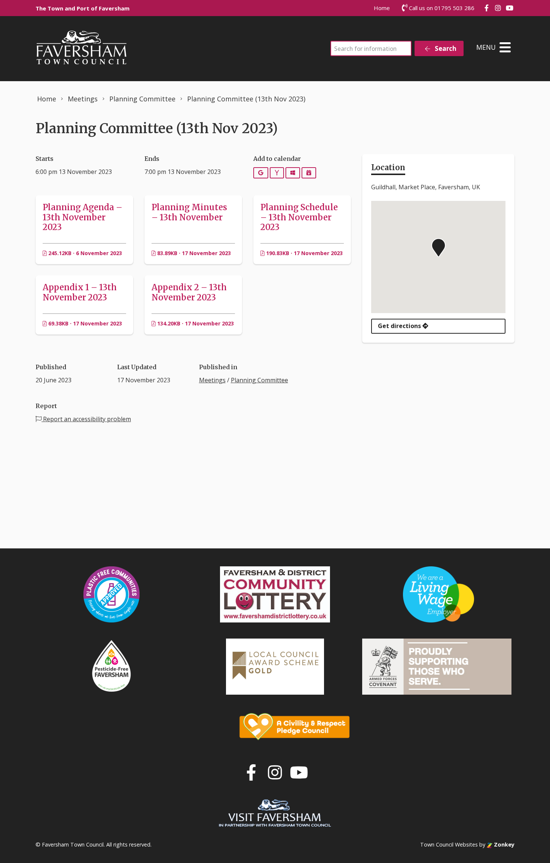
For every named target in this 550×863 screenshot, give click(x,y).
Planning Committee (259, 380)
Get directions (400, 326)
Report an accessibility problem (86, 419)
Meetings (212, 380)
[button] (438, 247)
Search (444, 48)
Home (382, 8)
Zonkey (503, 844)
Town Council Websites (449, 844)
